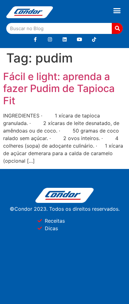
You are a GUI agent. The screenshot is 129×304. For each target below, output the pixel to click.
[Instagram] (50, 39)
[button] (117, 11)
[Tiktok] (94, 39)
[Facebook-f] (35, 39)
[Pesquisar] (117, 28)
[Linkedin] (64, 39)
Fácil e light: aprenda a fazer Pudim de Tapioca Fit (59, 88)
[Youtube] (79, 39)
